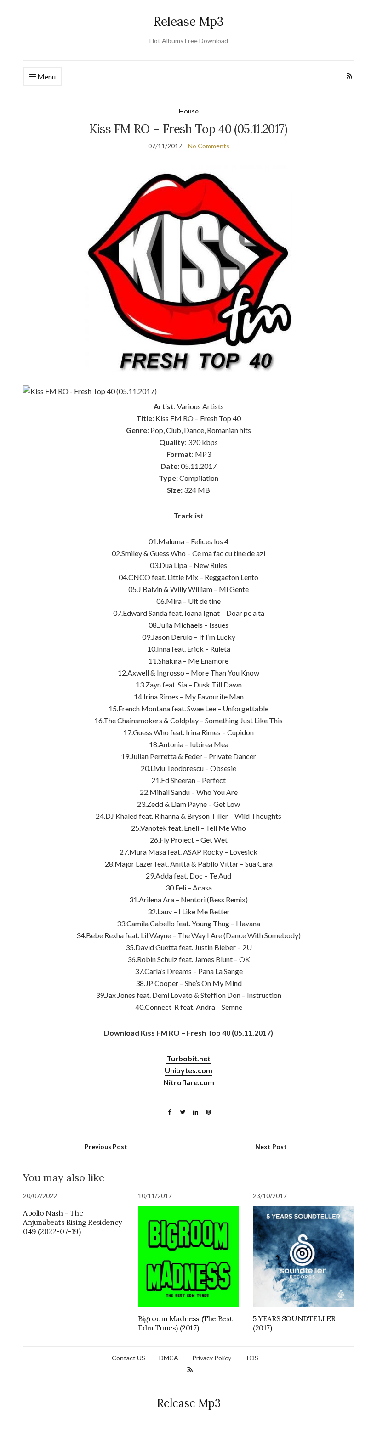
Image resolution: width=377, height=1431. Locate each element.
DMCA (168, 1358)
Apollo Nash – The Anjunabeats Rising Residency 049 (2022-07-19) (72, 1222)
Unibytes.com (188, 1070)
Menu (46, 76)
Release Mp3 (188, 21)
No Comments (208, 146)
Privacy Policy (211, 1358)
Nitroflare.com (188, 1082)
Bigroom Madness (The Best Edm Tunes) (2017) (185, 1323)
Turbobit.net (188, 1058)
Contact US (128, 1358)
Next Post (271, 1146)
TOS (251, 1358)
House (189, 111)
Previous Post (106, 1146)
